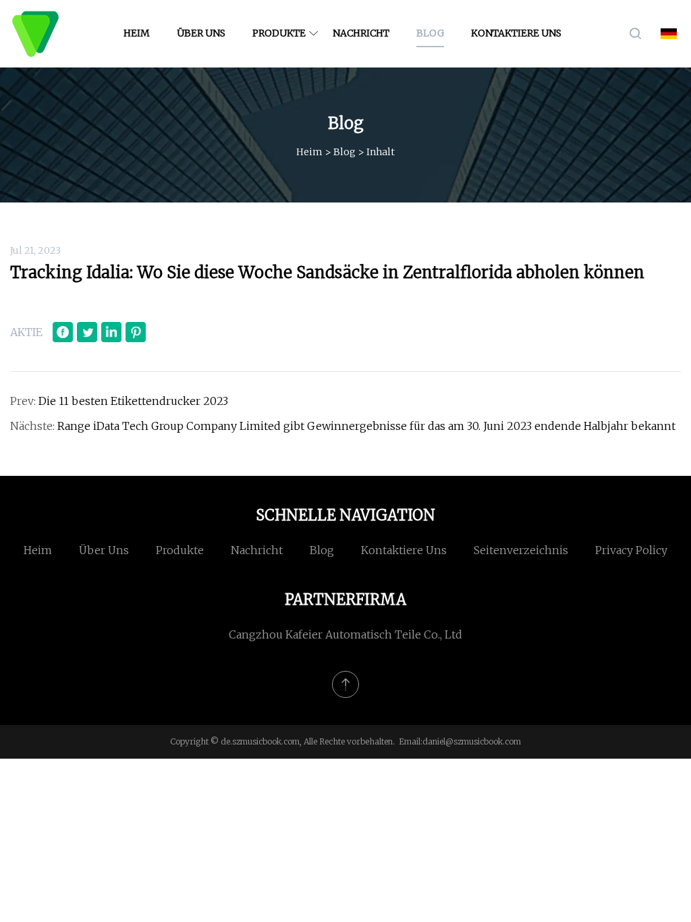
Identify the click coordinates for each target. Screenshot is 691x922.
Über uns (201, 33)
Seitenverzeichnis (521, 550)
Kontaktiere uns (516, 33)
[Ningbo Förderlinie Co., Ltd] (35, 33)
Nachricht (361, 33)
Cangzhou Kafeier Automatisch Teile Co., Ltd (345, 634)
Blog (430, 33)
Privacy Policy (631, 550)
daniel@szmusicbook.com (471, 741)
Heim (136, 33)
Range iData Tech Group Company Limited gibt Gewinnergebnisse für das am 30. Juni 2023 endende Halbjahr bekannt (366, 426)
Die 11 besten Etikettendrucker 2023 (133, 401)
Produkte (279, 33)
